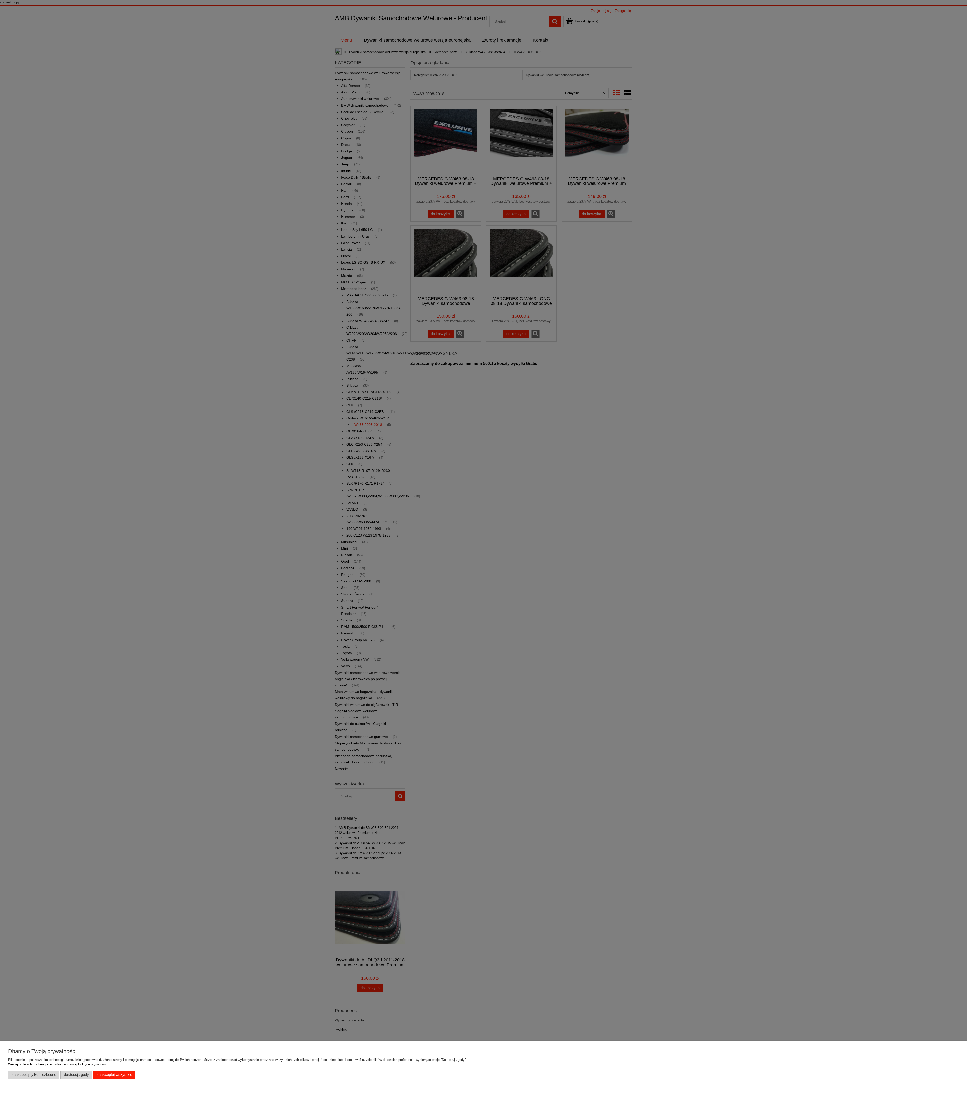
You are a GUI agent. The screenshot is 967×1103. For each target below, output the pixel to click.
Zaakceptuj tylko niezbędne (34, 1075)
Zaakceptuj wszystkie (114, 1075)
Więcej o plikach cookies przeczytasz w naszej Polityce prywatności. (58, 1064)
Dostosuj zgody (76, 1075)
